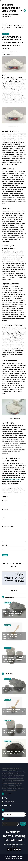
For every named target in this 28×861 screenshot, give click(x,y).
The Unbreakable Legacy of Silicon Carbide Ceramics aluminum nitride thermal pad (13, 614)
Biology (6, 798)
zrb (11, 54)
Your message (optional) (8, 526)
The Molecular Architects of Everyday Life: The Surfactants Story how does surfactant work (13, 637)
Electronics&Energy (9, 801)
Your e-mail (5, 509)
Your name (5, 501)
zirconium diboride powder (12, 479)
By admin (4, 52)
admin (15, 590)
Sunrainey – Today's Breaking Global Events (14, 836)
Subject (4, 518)
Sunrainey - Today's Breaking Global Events (11, 7)
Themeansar (18, 858)
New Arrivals (5, 33)
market (8, 54)
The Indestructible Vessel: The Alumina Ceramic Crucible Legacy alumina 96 (14, 659)
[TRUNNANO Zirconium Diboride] (14, 115)
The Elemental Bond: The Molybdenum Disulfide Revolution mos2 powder (11, 753)
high (4, 54)
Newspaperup (9, 858)
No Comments (18, 52)
